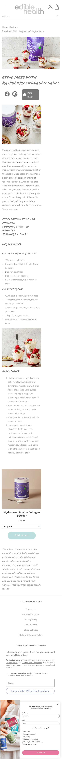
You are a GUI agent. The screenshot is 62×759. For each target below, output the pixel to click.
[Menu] (3, 7)
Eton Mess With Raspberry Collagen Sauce (23, 31)
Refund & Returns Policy (31, 635)
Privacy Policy (31, 619)
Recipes (14, 27)
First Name (24, 713)
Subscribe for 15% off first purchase (30, 691)
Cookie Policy (31, 625)
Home (5, 27)
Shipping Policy (31, 630)
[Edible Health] (29, 7)
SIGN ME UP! (41, 753)
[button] (56, 7)
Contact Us (31, 609)
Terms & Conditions (31, 614)
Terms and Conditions (32, 663)
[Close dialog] (57, 704)
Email (23, 720)
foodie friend (22, 162)
